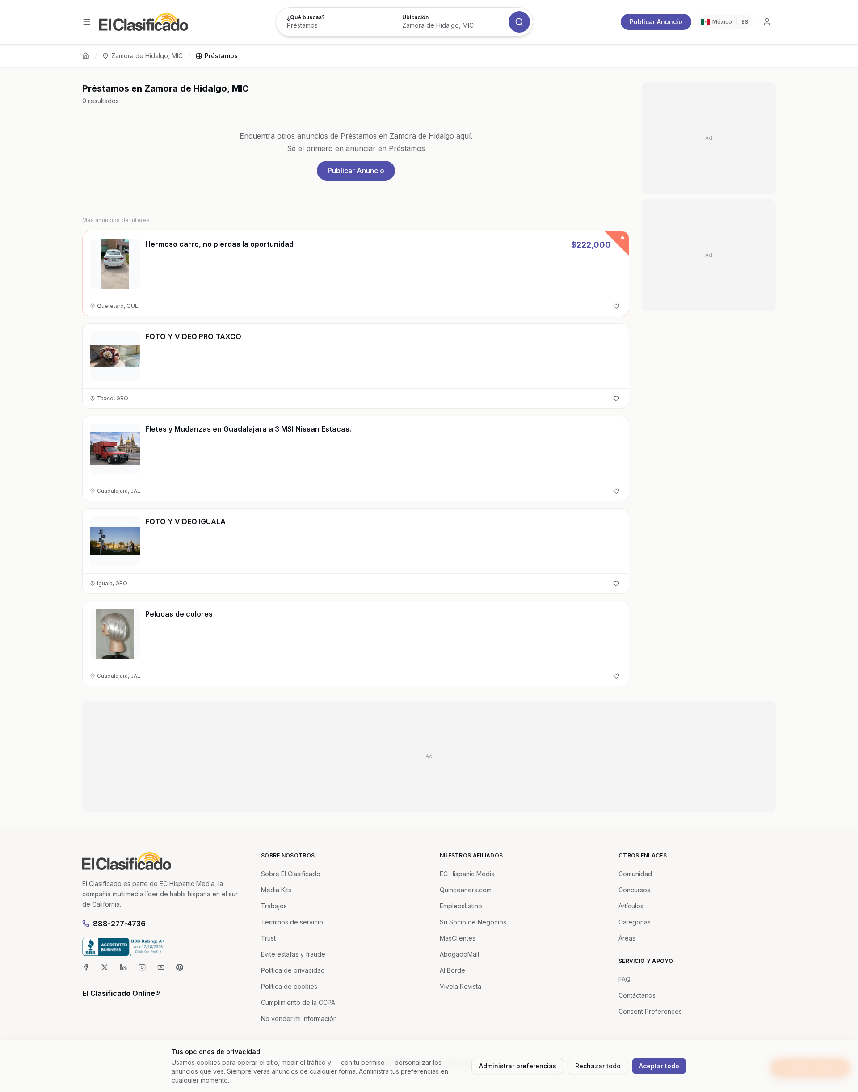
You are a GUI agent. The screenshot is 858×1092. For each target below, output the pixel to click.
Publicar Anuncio (656, 21)
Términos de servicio (292, 922)
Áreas (626, 938)
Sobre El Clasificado (290, 874)
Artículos (631, 906)
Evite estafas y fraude (293, 954)
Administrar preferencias (517, 1066)
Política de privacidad (293, 970)
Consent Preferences (650, 1011)
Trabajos (274, 906)
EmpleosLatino (461, 906)
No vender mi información (299, 1018)
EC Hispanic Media (467, 874)
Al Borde (452, 970)
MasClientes (457, 938)
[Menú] (87, 22)
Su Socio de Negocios (473, 922)
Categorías (634, 922)
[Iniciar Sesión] (767, 22)
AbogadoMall (459, 954)
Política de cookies (289, 986)
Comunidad (635, 874)
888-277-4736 (119, 923)
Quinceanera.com (466, 890)
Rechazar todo (598, 1066)
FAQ (624, 979)
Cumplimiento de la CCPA (298, 1002)
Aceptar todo (659, 1066)
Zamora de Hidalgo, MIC (147, 55)
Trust (268, 938)
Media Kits (276, 890)
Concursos (634, 890)
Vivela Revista (460, 986)
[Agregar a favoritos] (616, 306)
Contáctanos (637, 995)
